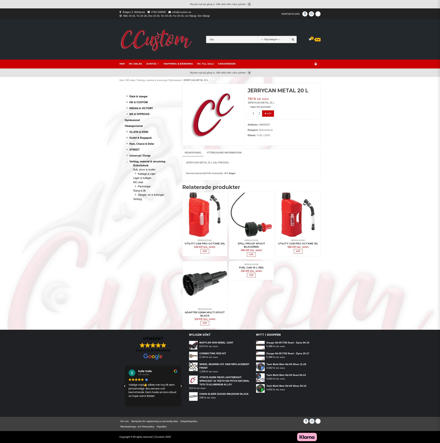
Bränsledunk (175, 80)
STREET (134, 149)
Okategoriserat (134, 125)
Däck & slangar (138, 96)
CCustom (160, 436)
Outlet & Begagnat (140, 137)
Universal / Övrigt (139, 155)
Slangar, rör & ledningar (151, 194)
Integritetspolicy (188, 421)
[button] (181, 386)
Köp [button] (205, 251)
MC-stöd (138, 182)
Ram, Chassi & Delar (141, 143)
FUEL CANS (263, 135)
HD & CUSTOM (138, 102)
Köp (269, 113)
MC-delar (135, 63)
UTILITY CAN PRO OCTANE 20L (205, 243)
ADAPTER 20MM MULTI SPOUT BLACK (205, 314)
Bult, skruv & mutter (144, 169)
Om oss (124, 421)
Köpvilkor (162, 426)
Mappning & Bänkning (178, 63)
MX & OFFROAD (139, 114)
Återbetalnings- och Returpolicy (137, 426)
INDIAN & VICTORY (141, 108)
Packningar (144, 186)
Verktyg (137, 199)
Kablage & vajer (147, 173)
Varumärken (226, 63)
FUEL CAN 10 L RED (251, 267)
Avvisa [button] (249, 4)
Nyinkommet (132, 120)
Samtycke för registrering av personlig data (154, 421)
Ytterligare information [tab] (224, 152)
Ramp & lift (139, 190)
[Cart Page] (310, 39)
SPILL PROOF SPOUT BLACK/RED (251, 245)
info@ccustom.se (181, 12)
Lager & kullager (142, 177)
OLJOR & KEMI (138, 131)
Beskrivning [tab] (193, 152)
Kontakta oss (291, 14)
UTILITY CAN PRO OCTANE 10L (298, 243)
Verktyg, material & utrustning (152, 80)
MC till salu (205, 63)
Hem (122, 63)
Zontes (151, 63)
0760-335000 (158, 12)
